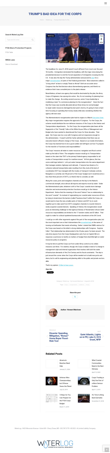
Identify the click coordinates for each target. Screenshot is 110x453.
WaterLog (51, 36)
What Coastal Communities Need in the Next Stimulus (97, 364)
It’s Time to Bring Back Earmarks (98, 396)
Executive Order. (98, 118)
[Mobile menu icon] (105, 3)
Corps (66, 284)
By (76, 281)
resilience (81, 284)
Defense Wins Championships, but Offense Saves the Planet (65, 382)
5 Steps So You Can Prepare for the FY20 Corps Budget (65, 399)
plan (92, 78)
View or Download (11, 64)
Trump (87, 284)
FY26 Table (9, 52)
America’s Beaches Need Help (65, 363)
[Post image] (51, 363)
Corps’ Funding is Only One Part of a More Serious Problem (98, 382)
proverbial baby (86, 222)
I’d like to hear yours (66, 265)
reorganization (55, 81)
